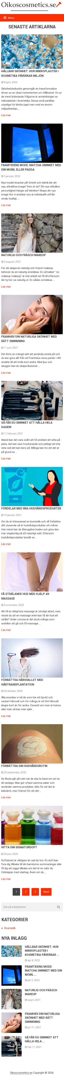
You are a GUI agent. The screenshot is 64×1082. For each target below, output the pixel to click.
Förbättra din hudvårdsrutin (24, 766)
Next (46, 891)
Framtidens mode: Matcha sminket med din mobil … (43, 970)
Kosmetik (9, 928)
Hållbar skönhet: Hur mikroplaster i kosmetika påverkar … (42, 950)
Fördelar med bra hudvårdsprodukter (31, 508)
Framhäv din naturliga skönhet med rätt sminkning (42, 1017)
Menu (11, 18)
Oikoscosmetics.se (21, 1072)
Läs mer (6, 115)
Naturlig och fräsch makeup (23, 255)
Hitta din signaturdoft (19, 847)
